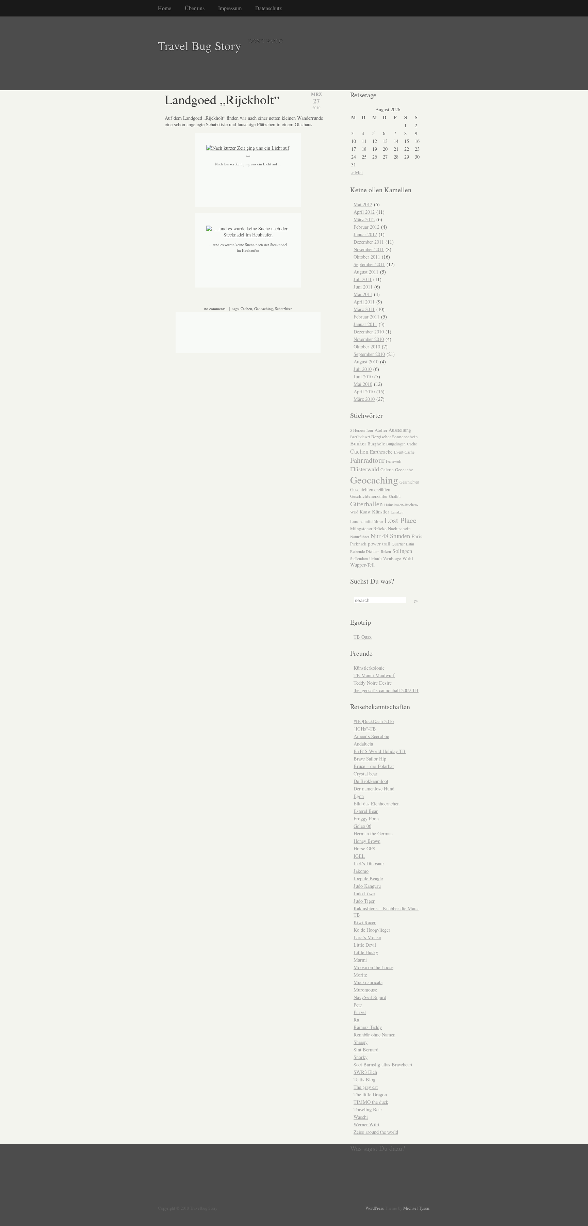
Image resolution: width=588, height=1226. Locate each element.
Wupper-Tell (362, 564)
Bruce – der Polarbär (374, 766)
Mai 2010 (363, 384)
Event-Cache (404, 452)
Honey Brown (367, 841)
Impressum (230, 8)
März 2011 (364, 309)
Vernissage (392, 558)
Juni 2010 (363, 376)
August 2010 (366, 361)
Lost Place (400, 520)
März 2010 (364, 399)
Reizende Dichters (364, 551)
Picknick (358, 544)
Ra (356, 1019)
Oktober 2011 (367, 257)
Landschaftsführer (366, 521)
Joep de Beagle (368, 878)
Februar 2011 (366, 316)
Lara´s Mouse (367, 937)
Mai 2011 (363, 294)
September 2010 (369, 354)
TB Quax (363, 637)
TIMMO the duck (371, 1102)
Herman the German (373, 833)
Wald (407, 558)
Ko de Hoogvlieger (372, 930)
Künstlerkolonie (369, 668)
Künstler (380, 511)
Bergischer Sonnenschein (394, 437)
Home (164, 8)
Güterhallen (366, 503)
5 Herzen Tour (361, 430)
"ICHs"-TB (365, 728)
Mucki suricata (368, 982)
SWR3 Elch (365, 1072)
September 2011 (369, 264)
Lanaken (397, 512)
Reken (386, 551)
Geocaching (263, 308)
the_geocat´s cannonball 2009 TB (386, 690)
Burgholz (376, 444)
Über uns (195, 8)
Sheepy (361, 1042)
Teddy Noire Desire (373, 683)
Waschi (361, 1117)
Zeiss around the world (376, 1132)
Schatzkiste (283, 308)
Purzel (360, 1012)
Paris (416, 536)
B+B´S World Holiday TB (380, 751)
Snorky (361, 1057)
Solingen (402, 551)
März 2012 (364, 219)
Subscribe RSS (140, 1203)
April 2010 (364, 391)
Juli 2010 (363, 369)
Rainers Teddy (368, 1027)
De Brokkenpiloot (371, 781)
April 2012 (364, 212)
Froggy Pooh (366, 818)
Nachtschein (399, 528)
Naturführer (359, 536)
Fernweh (394, 461)
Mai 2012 (363, 204)
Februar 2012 (366, 227)
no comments (214, 308)
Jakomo (361, 871)
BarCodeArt (360, 436)
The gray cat (366, 1087)
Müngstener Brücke (368, 528)
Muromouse (365, 989)
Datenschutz (268, 8)
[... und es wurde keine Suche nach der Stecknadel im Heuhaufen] (248, 234)
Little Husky (366, 952)
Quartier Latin (403, 543)
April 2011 (364, 301)
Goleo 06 (362, 826)
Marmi (360, 960)
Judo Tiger (364, 901)
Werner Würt (366, 1124)
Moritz (360, 974)
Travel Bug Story (199, 45)
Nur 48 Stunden (390, 536)
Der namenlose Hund (374, 788)
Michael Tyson (416, 1208)
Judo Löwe (364, 893)
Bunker (358, 443)
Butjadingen (396, 443)
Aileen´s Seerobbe (371, 736)
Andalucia (363, 743)
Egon (359, 796)
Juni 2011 (363, 286)
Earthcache (381, 451)
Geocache (404, 470)
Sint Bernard (366, 1049)
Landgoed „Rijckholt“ (222, 99)
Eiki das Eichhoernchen (376, 803)
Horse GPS (364, 848)
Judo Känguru (367, 886)
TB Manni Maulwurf (374, 675)
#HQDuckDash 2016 (374, 721)
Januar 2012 (365, 234)
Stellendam (359, 558)
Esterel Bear (366, 811)
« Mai (357, 172)
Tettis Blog (364, 1079)
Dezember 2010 (369, 331)
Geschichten (409, 482)
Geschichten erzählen (370, 489)
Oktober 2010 (367, 346)
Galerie (387, 470)
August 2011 (366, 271)
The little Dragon (370, 1094)
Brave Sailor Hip (370, 758)
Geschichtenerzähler (369, 496)
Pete (358, 1004)
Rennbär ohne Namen (374, 1034)
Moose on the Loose (373, 967)
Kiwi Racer (365, 922)
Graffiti (395, 496)
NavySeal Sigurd (370, 997)
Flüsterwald (364, 469)
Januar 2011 (365, 324)
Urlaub (375, 558)
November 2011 (369, 249)
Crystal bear (365, 773)
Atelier (381, 430)
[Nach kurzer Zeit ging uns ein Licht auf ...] (248, 154)
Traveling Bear (368, 1109)
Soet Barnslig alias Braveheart (383, 1064)
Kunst (365, 512)
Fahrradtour (367, 460)
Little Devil (365, 945)
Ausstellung (400, 430)
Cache (412, 443)
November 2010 (369, 339)
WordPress (374, 1208)
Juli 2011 (363, 279)
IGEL (359, 856)
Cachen (246, 308)
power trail (379, 543)
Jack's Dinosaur (369, 863)
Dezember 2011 (369, 242)
